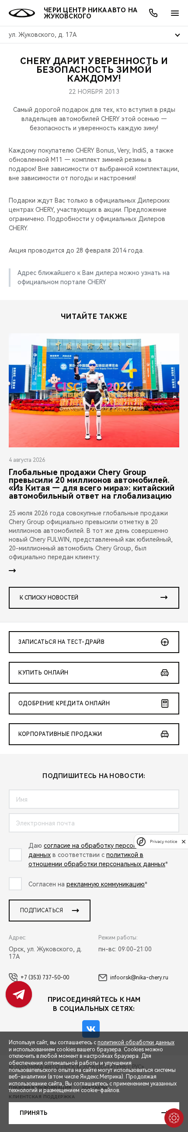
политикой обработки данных (135, 1042)
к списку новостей (49, 598)
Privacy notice (163, 841)
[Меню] (175, 13)
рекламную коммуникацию (105, 884)
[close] (183, 841)
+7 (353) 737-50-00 (45, 978)
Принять (33, 1113)
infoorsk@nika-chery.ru (139, 978)
